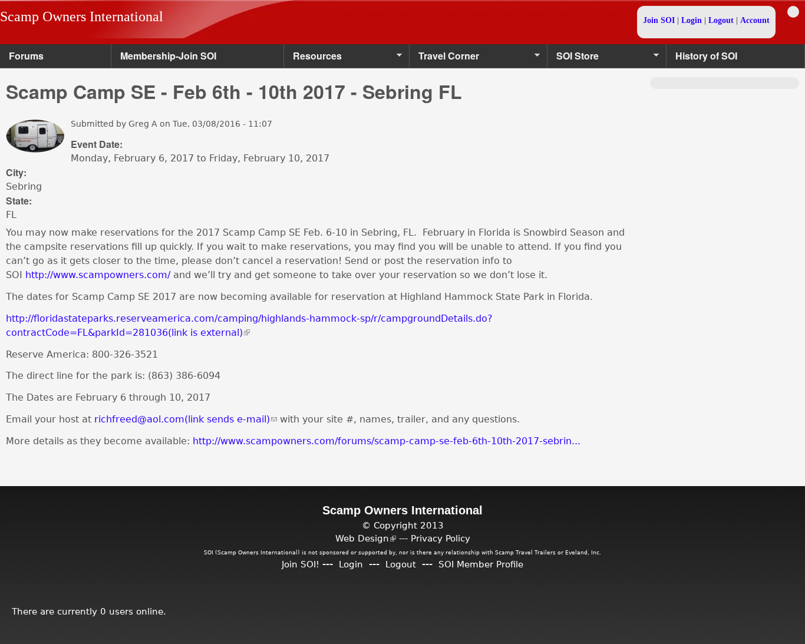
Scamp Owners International (81, 16)
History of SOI (706, 55)
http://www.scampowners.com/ (97, 274)
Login (691, 20)
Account (755, 20)
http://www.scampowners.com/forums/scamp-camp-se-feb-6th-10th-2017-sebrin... (386, 441)
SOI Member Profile (480, 564)
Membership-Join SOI (168, 55)
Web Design (365, 538)
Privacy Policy (440, 538)
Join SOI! (300, 564)
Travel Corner (444, 58)
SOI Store (573, 58)
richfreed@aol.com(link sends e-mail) (185, 419)
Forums (26, 55)
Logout (721, 20)
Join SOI (659, 20)
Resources (313, 58)
